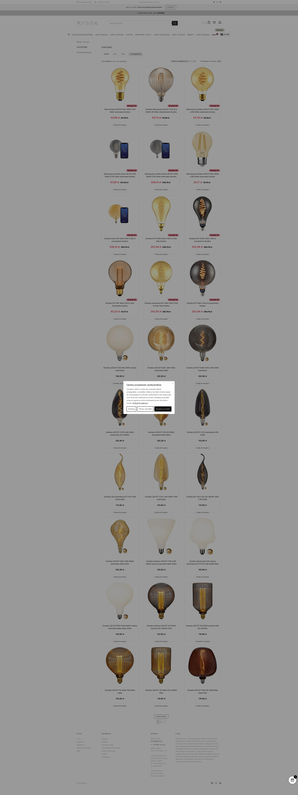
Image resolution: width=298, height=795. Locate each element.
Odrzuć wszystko (145, 409)
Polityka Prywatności (140, 403)
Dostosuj (131, 409)
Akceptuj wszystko (163, 409)
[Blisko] (172, 383)
